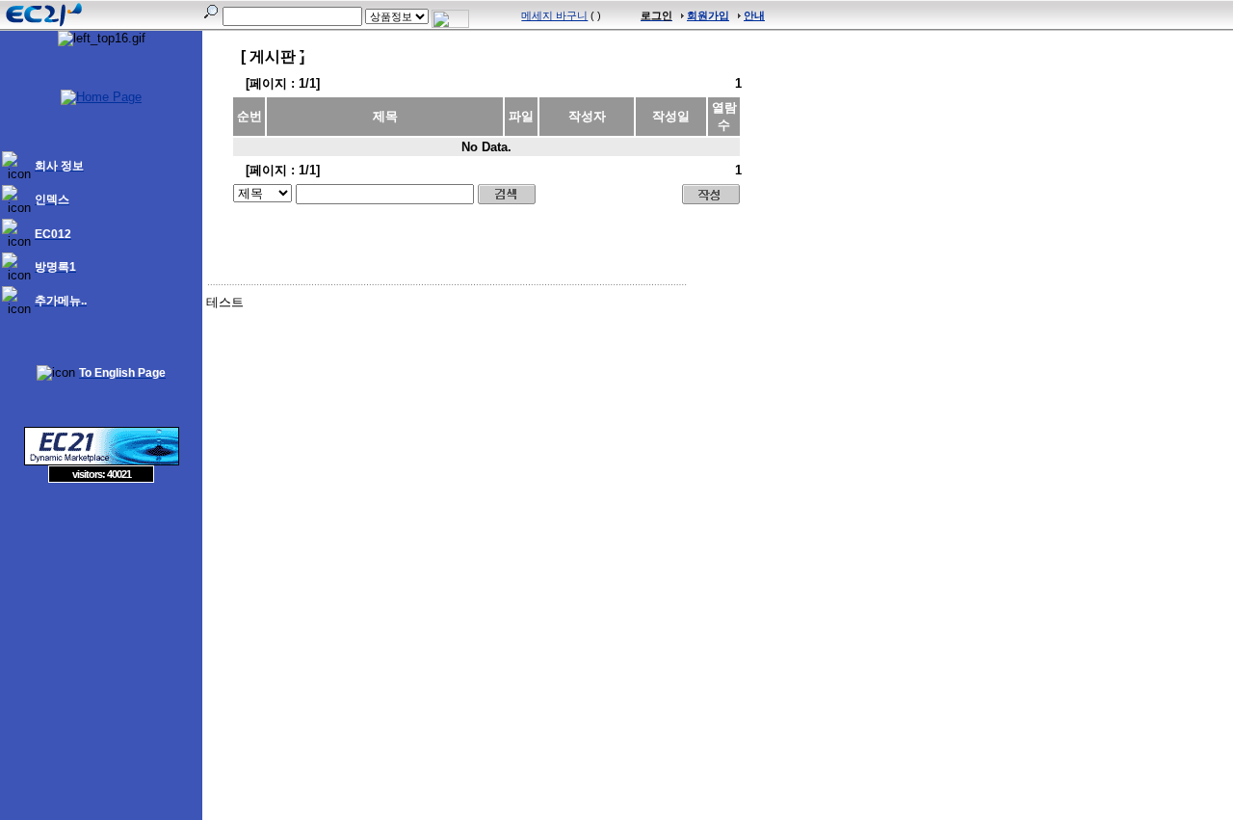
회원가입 (708, 15)
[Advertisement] (101, 622)
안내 (754, 15)
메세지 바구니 (554, 15)
